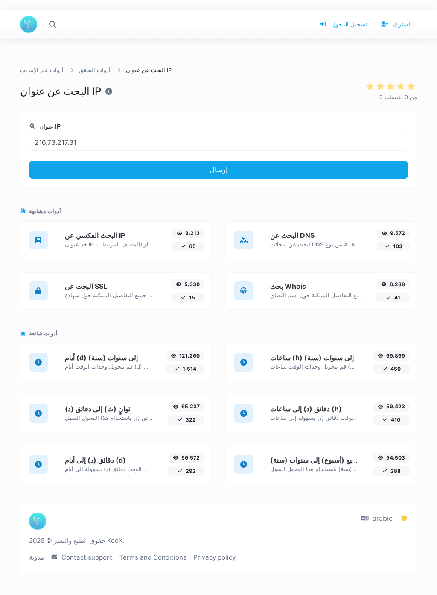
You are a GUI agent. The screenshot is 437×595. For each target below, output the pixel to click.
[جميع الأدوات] (52, 24)
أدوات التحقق (95, 70)
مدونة (36, 557)
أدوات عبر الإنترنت (42, 70)
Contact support (86, 557)
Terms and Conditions (152, 557)
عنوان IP (49, 126)
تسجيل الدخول (348, 24)
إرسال (218, 169)
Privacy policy (214, 557)
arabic (381, 518)
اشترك (400, 24)
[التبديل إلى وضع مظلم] (404, 518)
